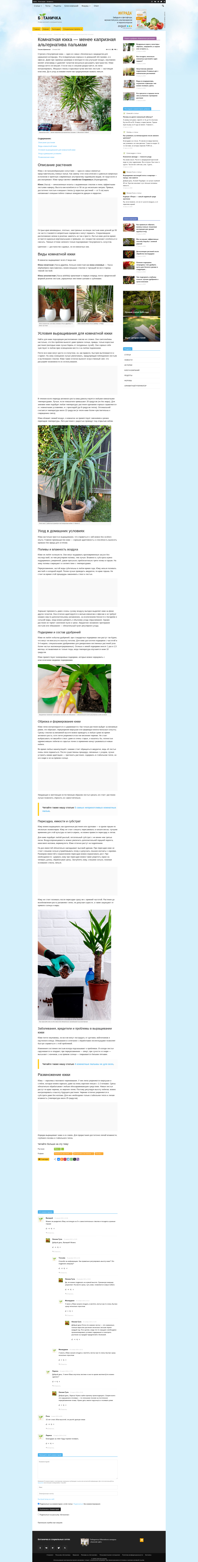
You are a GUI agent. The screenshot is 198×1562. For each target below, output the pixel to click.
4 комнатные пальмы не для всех (94, 1064)
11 (117, 49)
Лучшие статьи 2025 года (137, 312)
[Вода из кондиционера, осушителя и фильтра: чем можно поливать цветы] (129, 84)
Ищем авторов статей (135, 338)
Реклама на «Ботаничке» (89, 1555)
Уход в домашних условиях (49, 154)
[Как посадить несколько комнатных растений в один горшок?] (129, 59)
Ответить (50, 1233)
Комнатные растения (45, 34)
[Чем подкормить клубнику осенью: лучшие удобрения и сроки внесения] (129, 280)
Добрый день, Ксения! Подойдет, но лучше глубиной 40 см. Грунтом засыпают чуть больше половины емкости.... (141, 183)
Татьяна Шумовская (44, 49)
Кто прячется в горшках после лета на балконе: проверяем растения (147, 96)
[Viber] (77, 1159)
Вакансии (76, 1555)
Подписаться (78, 1504)
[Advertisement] (78, 1186)
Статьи (37, 6)
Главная (37, 29)
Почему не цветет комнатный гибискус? (138, 117)
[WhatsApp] (71, 1159)
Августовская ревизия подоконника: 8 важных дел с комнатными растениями (147, 71)
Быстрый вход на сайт (46, 1499)
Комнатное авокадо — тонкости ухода (137, 157)
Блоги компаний (71, 6)
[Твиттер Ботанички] (161, 1)
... (62, 1149)
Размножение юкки (46, 157)
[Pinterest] (65, 1159)
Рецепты (57, 6)
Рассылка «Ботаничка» (63, 1555)
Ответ (96, 6)
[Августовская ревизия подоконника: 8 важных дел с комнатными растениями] (129, 72)
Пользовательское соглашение (110, 1555)
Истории (128, 365)
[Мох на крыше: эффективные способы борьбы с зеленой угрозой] (129, 242)
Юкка (57, 1149)
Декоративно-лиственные (84, 1153)
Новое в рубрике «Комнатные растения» (139, 38)
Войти (35, 1)
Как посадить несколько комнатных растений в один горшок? (146, 59)
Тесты (47, 6)
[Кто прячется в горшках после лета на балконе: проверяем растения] (129, 96)
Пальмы (99, 1153)
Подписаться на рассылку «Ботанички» (54, 1515)
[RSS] (164, 1)
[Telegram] (68, 1159)
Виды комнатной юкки (47, 146)
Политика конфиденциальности (132, 1555)
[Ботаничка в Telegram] (158, 1)
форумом (40, 1482)
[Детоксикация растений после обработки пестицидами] (129, 254)
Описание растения (46, 143)
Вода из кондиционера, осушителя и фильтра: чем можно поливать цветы (146, 83)
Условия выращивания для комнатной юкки (56, 150)
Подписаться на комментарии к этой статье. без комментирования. (70, 1504)
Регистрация (41, 1)
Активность (50, 1)
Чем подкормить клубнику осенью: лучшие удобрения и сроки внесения (147, 279)
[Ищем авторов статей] (141, 329)
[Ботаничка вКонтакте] (155, 1)
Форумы (85, 6)
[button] (163, 6)
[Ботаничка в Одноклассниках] (152, 1)
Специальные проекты (71, 29)
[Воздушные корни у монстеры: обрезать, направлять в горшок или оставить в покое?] (129, 47)
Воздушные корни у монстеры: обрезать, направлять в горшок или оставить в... (148, 46)
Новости (128, 360)
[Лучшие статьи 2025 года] (141, 303)
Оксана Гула (57, 1239)
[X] (74, 1159)
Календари (56, 29)
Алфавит (46, 29)
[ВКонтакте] (58, 1159)
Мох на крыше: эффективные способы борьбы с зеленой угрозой (147, 241)
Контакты (148, 1555)
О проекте (50, 1555)
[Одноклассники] (61, 1159)
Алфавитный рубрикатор (135, 386)
